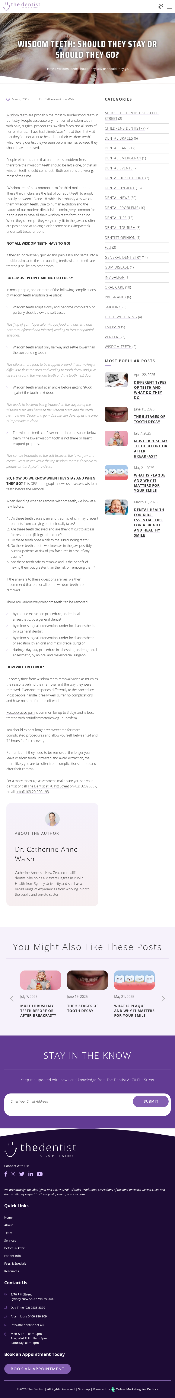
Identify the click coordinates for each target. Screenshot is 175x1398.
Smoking (113, 307)
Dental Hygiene (120, 188)
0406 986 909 (37, 1316)
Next (163, 998)
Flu (108, 247)
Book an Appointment (37, 1368)
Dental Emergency (123, 158)
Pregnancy (115, 297)
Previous (11, 998)
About (8, 1225)
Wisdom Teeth (118, 346)
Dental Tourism (120, 227)
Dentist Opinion (120, 237)
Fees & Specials (15, 1263)
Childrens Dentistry (125, 128)
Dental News (117, 197)
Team (8, 1233)
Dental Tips (116, 217)
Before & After (14, 1248)
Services (10, 1240)
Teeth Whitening (121, 317)
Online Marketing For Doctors (136, 1389)
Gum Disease (117, 267)
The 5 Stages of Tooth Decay (149, 419)
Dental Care (117, 148)
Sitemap (84, 1389)
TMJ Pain (112, 327)
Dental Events (119, 168)
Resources (11, 1271)
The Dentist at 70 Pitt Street (48, 786)
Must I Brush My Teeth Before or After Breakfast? (38, 1011)
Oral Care (114, 287)
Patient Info (12, 1256)
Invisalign (115, 277)
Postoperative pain (20, 712)
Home (50, 69)
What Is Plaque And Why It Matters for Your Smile (149, 483)
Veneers (113, 337)
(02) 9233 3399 (35, 1308)
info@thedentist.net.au (27, 1325)
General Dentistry (123, 257)
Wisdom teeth (17, 115)
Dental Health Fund (124, 178)
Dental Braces (119, 138)
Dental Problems (122, 207)
